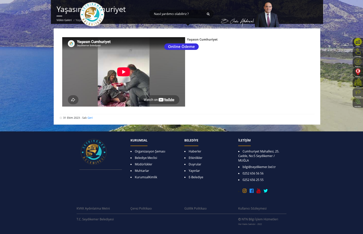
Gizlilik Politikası (195, 208)
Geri (90, 117)
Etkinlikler (195, 158)
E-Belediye (196, 177)
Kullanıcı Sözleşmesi (252, 208)
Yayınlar (194, 171)
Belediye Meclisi (146, 158)
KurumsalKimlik (146, 177)
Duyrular (195, 164)
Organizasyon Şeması (150, 151)
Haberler (195, 151)
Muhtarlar (142, 171)
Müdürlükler (143, 164)
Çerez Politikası (141, 208)
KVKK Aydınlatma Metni (93, 208)
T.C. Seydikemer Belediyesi (95, 219)
